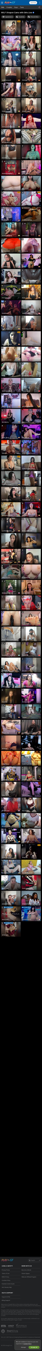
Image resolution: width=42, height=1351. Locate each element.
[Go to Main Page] (12, 3)
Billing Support (6, 1300)
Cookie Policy (27, 1343)
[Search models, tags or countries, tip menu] (39, 7)
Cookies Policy (6, 1280)
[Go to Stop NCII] (12, 1331)
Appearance (9, 17)
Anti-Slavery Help (7, 1287)
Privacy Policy (6, 1270)
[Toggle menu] (2, 2)
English (33, 1260)
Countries (21, 17)
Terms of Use (5, 1273)
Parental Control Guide (8, 1284)
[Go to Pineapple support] (3, 1331)
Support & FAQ (6, 1297)
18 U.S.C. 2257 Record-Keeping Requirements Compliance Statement (20, 1337)
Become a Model (26, 1270)
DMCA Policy (5, 1277)
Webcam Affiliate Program (29, 1277)
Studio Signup (26, 1273)
